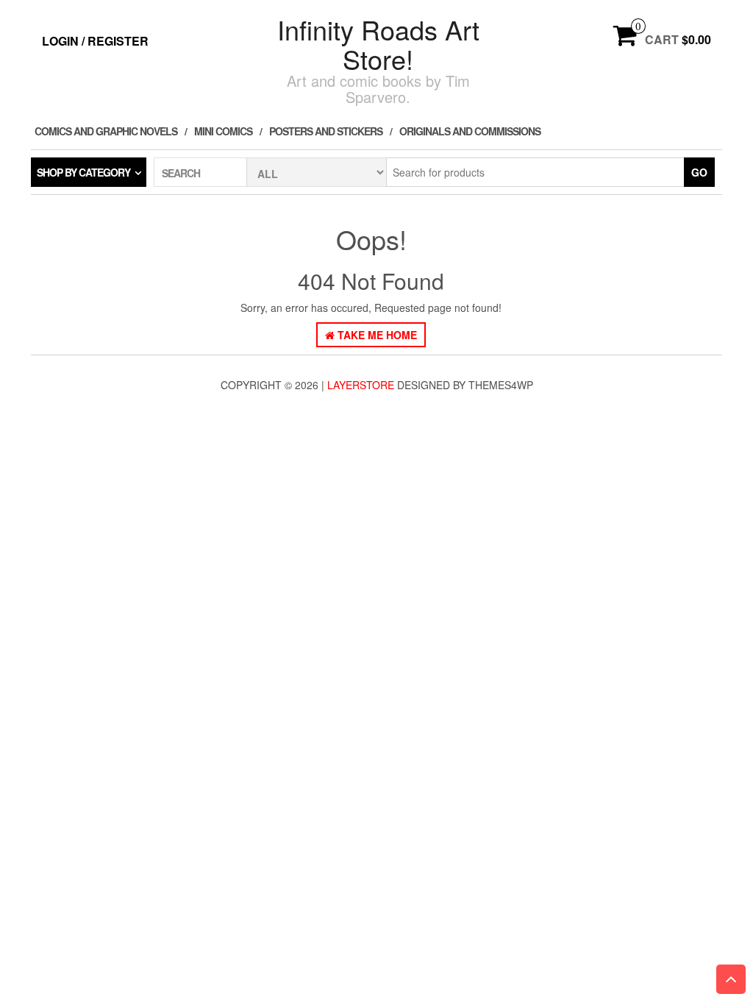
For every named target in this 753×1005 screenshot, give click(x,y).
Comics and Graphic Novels (106, 131)
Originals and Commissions (469, 131)
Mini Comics (223, 131)
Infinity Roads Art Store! (378, 43)
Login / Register (95, 40)
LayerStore (360, 384)
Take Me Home (376, 334)
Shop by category (83, 172)
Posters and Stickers (325, 131)
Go (699, 172)
